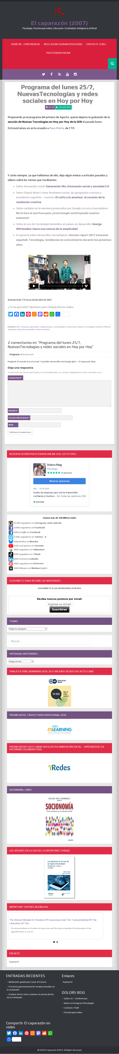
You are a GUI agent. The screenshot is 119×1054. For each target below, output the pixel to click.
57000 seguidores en (29, 537)
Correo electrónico (19, 417)
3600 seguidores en (29, 549)
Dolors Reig (65, 107)
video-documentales (26, 329)
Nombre (13, 410)
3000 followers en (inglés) (30, 568)
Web (11, 425)
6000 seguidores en (27, 554)
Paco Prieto (56, 128)
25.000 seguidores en (38, 523)
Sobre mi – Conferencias (25, 44)
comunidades (60, 327)
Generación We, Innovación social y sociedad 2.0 (77, 186)
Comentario (15, 378)
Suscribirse (59, 609)
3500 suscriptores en (29, 545)
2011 (18, 327)
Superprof (14, 961)
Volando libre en (26, 541)
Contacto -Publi (96, 44)
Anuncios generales (30, 327)
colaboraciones (46, 327)
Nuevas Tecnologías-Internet (90, 327)
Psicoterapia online (58, 53)
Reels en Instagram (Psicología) (63, 44)
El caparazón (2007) (59, 22)
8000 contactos (26, 559)
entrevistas (72, 327)
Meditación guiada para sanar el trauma (27, 982)
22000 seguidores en (29, 527)
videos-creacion (43, 329)
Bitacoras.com (27, 354)
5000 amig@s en (27, 532)
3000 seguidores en (28, 563)
